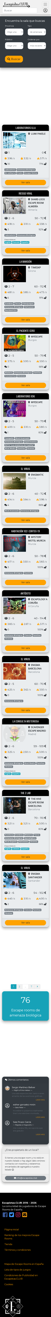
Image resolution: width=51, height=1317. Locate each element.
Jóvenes (21, 376)
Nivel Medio (10, 448)
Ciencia (27, 635)
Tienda (8, 1244)
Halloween (29, 307)
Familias (37, 372)
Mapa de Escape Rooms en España (23, 1264)
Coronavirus (10, 376)
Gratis (20, 173)
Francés (16, 242)
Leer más (40, 1100)
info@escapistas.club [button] (27, 1178)
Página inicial (11, 1229)
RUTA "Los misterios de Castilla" (19, 445)
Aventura (9, 835)
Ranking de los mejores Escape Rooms (21, 1237)
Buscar (15, 59)
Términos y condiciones (17, 1250)
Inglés (8, 242)
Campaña (9, 438)
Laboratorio (10, 170)
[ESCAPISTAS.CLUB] (16, 4)
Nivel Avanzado (22, 438)
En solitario (10, 173)
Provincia (9, 26)
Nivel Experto (11, 842)
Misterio (8, 372)
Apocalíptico (30, 838)
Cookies (8, 1284)
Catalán (16, 849)
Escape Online (30, 173)
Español (25, 242)
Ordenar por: (34, 39)
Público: (9, 39)
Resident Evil (11, 310)
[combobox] (19, 10)
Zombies (9, 304)
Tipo (30, 26)
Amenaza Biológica (26, 170)
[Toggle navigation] (45, 4)
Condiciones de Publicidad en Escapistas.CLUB (21, 1277)
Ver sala (25, 182)
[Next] (37, 986)
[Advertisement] (25, 96)
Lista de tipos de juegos (17, 1269)
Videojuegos (28, 304)
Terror (17, 304)
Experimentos (30, 442)
